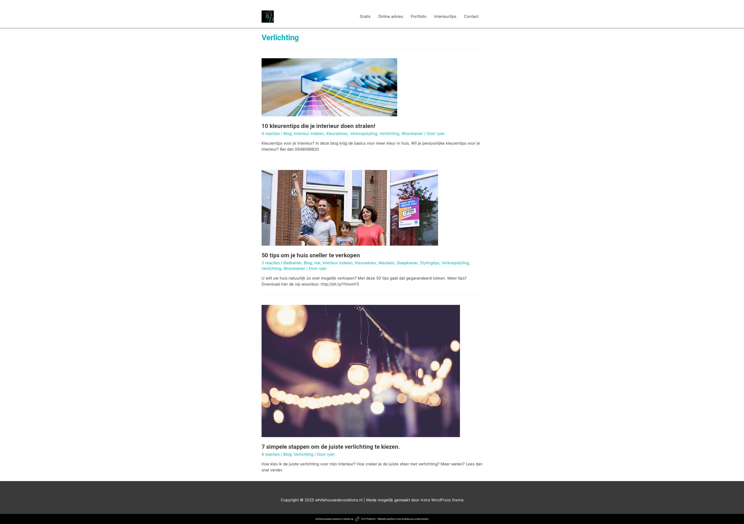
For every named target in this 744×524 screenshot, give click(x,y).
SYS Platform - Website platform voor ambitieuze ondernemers (395, 518)
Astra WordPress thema (442, 500)
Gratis (365, 16)
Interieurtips (445, 16)
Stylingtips (429, 263)
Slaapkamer (407, 263)
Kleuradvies (337, 133)
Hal (317, 263)
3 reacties (271, 263)
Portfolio (418, 16)
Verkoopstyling (363, 133)
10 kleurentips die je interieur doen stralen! (318, 126)
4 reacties (271, 133)
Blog (287, 133)
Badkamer (292, 263)
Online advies (390, 16)
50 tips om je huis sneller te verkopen (311, 255)
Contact (471, 16)
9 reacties (271, 454)
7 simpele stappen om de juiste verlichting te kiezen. (331, 446)
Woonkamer (412, 133)
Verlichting (389, 133)
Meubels (386, 263)
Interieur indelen (309, 133)
